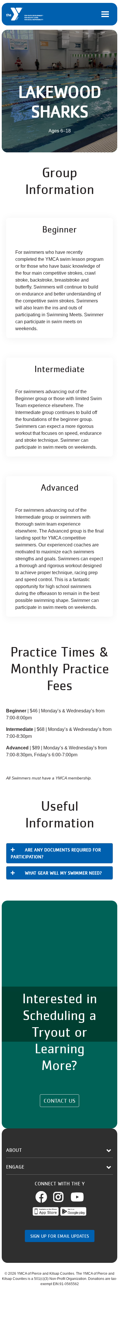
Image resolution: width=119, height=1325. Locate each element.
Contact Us (59, 1100)
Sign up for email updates (59, 1236)
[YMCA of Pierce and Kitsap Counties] (25, 14)
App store (46, 1211)
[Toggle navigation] (105, 14)
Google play (73, 1211)
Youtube (77, 1197)
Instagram (64, 1197)
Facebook (48, 1197)
